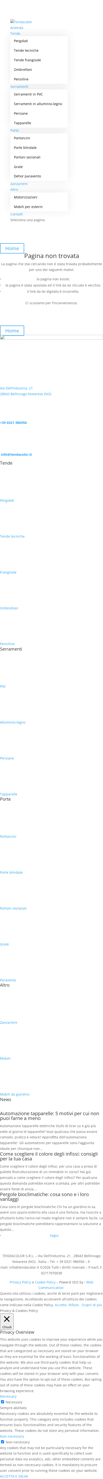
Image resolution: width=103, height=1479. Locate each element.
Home (12, 248)
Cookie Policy (46, 1282)
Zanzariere (19, 183)
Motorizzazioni (25, 197)
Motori (5, 1058)
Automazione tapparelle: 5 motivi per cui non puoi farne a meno (49, 1115)
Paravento (8, 980)
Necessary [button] (8, 1396)
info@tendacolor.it (16, 454)
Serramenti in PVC (28, 94)
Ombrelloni (23, 69)
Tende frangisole (27, 60)
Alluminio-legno (12, 722)
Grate (18, 166)
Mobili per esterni (28, 206)
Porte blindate (25, 147)
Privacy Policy (20, 1282)
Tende (15, 33)
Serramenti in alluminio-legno (38, 103)
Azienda (16, 27)
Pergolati (21, 41)
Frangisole (8, 572)
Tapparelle (22, 123)
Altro (14, 189)
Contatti (16, 214)
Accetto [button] (61, 1305)
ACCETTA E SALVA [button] (14, 1476)
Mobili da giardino (14, 1094)
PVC (3, 686)
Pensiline (21, 79)
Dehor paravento (27, 176)
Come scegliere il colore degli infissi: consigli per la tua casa (49, 1156)
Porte (14, 130)
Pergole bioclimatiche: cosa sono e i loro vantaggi (44, 1196)
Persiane (21, 113)
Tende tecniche (26, 50)
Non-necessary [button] (12, 1436)
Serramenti (19, 86)
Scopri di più (92, 1305)
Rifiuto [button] (74, 1305)
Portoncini (22, 138)
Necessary (14, 1402)
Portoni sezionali (27, 157)
